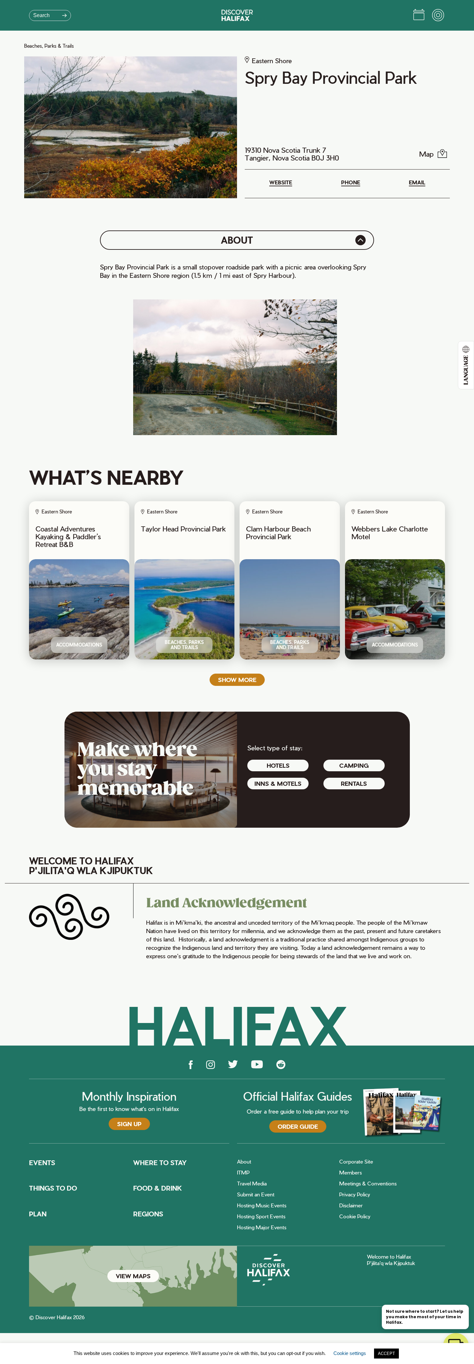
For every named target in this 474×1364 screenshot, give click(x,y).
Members (350, 1172)
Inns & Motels (277, 783)
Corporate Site (356, 1161)
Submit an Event (255, 1194)
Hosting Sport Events (261, 1216)
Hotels (278, 765)
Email (417, 182)
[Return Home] (237, 15)
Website (280, 182)
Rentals (354, 783)
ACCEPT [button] (386, 1353)
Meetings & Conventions (368, 1183)
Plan (37, 1214)
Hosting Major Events (261, 1227)
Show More (237, 679)
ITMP (243, 1172)
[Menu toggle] (438, 15)
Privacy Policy (354, 1194)
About (244, 1161)
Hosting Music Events (261, 1205)
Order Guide (298, 1126)
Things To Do (53, 1188)
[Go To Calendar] (418, 15)
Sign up (129, 1123)
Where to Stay (160, 1162)
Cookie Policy (354, 1216)
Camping (354, 765)
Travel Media (252, 1183)
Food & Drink (157, 1188)
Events (42, 1162)
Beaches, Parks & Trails (49, 46)
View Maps (133, 1275)
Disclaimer (351, 1205)
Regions (148, 1214)
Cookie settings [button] (349, 1353)
